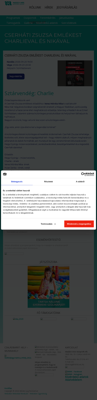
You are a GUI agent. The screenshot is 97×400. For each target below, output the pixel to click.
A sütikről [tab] (80, 181)
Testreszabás (46, 224)
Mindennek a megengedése (79, 224)
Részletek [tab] (48, 181)
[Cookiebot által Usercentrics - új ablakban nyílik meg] (83, 174)
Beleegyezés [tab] (16, 181)
